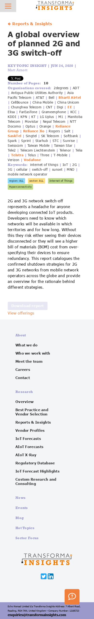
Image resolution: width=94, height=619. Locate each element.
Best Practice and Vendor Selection (31, 412)
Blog (19, 518)
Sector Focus (27, 538)
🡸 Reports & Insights (30, 24)
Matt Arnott (17, 70)
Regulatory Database (35, 463)
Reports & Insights (33, 422)
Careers (22, 370)
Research (24, 392)
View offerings (21, 313)
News (20, 498)
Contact (22, 378)
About (20, 335)
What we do (26, 345)
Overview (24, 402)
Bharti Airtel (70, 97)
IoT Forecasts (28, 439)
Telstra (17, 155)
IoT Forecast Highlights (37, 471)
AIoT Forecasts (29, 447)
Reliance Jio (34, 131)
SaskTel (14, 136)
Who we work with (32, 353)
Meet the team (28, 361)
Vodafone (32, 160)
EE (69, 107)
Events (21, 508)
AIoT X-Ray (25, 455)
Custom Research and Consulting (35, 481)
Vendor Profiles (30, 430)
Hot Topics (24, 528)
